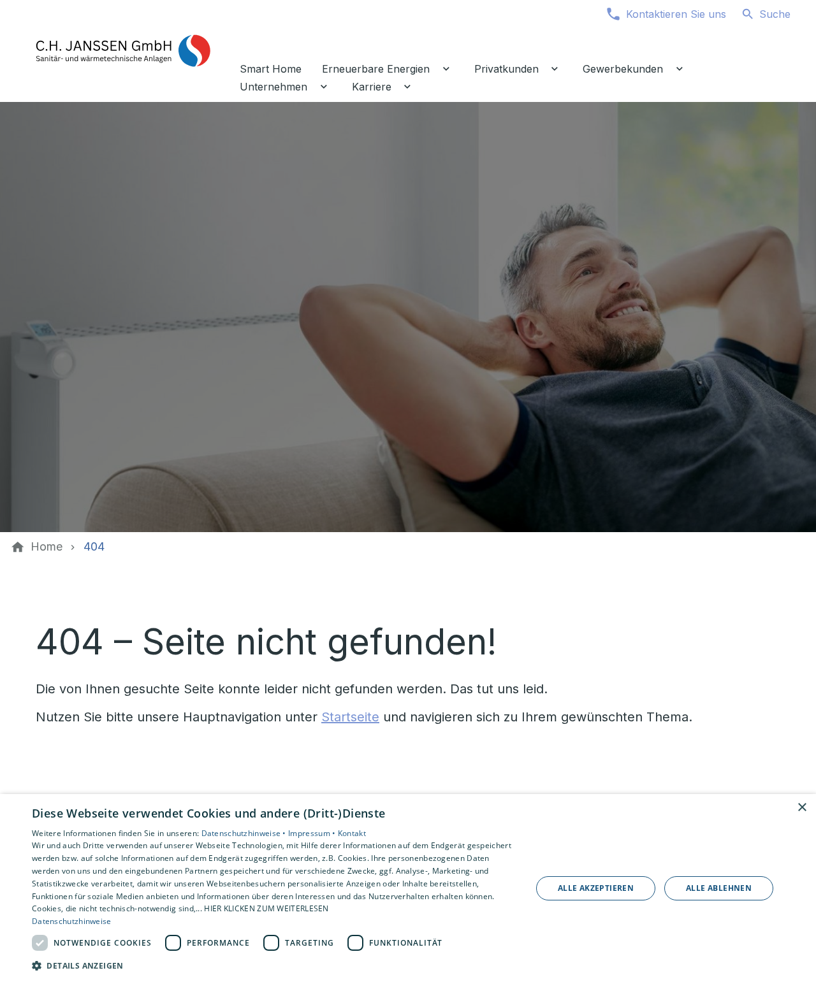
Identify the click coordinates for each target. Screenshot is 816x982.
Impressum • (313, 833)
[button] (274, 965)
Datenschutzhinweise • (245, 833)
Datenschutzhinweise (72, 921)
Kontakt (352, 833)
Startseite (350, 717)
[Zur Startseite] (122, 51)
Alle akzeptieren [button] (596, 888)
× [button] (801, 807)
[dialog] (408, 888)
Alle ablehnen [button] (719, 888)
